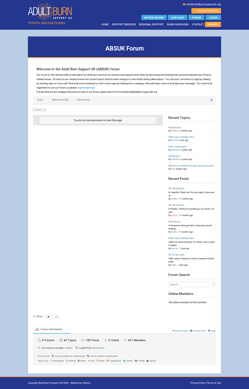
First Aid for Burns (207, 10)
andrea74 (175, 159)
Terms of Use (214, 383)
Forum (40, 99)
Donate (213, 24)
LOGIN (213, 17)
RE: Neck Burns (176, 188)
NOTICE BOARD (154, 17)
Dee (173, 169)
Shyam (68, 348)
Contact (198, 24)
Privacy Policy (198, 383)
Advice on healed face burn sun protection (191, 165)
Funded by (46, 22)
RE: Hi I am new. (177, 254)
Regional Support (151, 24)
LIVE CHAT (177, 17)
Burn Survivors (178, 24)
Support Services (124, 24)
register (81, 87)
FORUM (196, 17)
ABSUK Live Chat (60, 99)
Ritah (173, 265)
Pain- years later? (178, 146)
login (92, 87)
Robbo (174, 131)
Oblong (86, 383)
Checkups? (174, 156)
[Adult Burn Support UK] (50, 11)
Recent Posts (83, 99)
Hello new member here (181, 137)
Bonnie (174, 140)
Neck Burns (175, 127)
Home (105, 24)
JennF (174, 215)
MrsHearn (176, 150)
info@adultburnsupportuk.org (203, 4)
